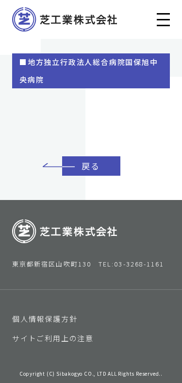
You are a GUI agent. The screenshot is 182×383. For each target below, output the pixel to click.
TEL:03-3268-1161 (131, 263)
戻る (91, 166)
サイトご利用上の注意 (53, 338)
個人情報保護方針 (44, 319)
